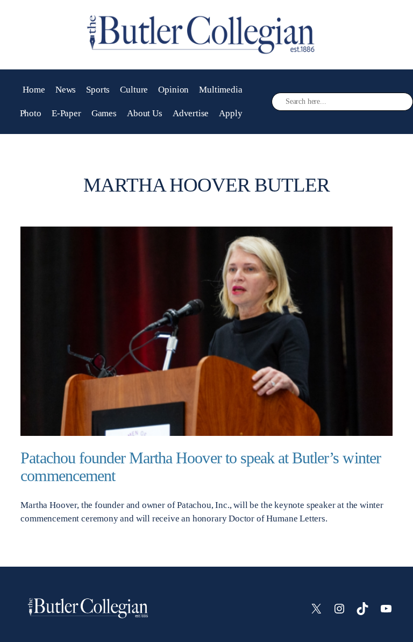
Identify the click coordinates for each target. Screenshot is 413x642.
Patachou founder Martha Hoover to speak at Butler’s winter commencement (200, 466)
